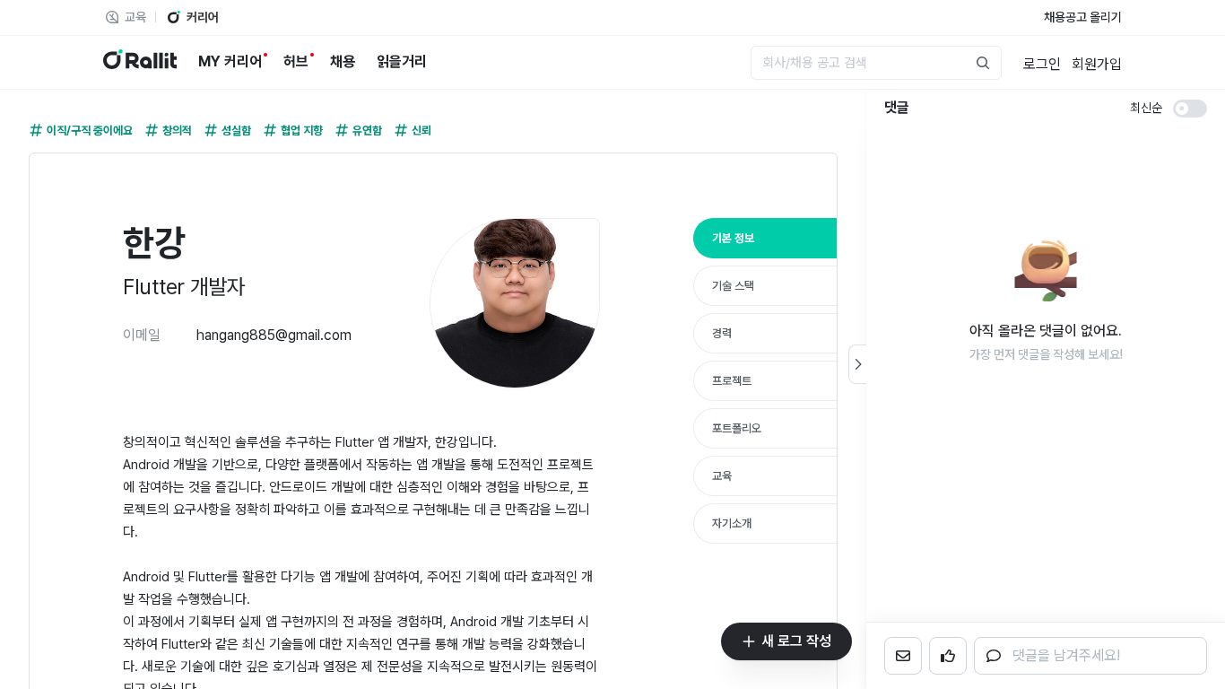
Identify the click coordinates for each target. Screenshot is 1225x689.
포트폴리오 (736, 428)
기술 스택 (733, 285)
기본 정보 (733, 238)
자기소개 (732, 523)
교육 (722, 476)
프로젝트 (732, 381)
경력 (722, 333)
